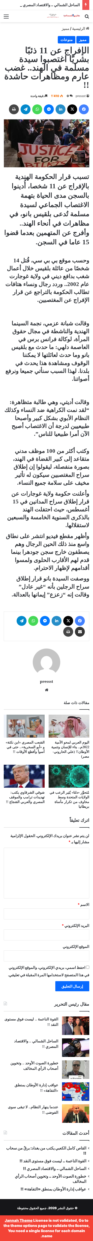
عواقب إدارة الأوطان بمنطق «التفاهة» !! (53, 1189)
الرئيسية (79, 28)
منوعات (67, 39)
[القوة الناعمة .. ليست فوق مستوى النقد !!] (75, 1025)
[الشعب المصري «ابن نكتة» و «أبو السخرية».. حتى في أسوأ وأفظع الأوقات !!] (24, 726)
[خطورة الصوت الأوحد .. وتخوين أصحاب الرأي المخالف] (75, 1069)
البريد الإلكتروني (75, 925)
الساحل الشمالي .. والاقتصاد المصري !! (50, 4)
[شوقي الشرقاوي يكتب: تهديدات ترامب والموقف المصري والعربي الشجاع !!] (24, 776)
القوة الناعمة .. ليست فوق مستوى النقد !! (53, 1161)
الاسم (83, 904)
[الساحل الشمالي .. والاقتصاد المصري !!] (75, 1047)
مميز (65, 28)
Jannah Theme (18, 1220)
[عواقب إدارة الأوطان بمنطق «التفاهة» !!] (75, 1091)
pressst (81, 96)
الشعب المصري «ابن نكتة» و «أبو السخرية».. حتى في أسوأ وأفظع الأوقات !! (25, 747)
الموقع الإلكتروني (76, 946)
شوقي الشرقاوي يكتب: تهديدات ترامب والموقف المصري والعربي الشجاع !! (25, 797)
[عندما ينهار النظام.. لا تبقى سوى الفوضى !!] (75, 1113)
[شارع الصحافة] (61, 16)
